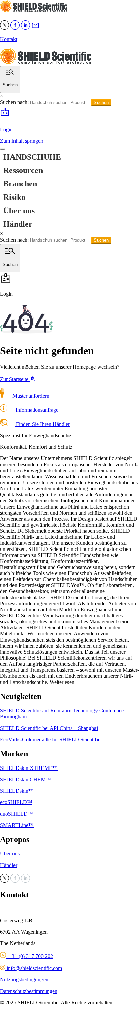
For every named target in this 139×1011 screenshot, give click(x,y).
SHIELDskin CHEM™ (25, 779)
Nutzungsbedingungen (24, 979)
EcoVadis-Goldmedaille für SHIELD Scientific (50, 739)
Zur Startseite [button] (15, 379)
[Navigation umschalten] (2, 149)
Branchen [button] (20, 183)
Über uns (10, 853)
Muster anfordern (30, 396)
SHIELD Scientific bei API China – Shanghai (49, 728)
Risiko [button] (14, 197)
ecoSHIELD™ (16, 802)
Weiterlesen (62, 682)
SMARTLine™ (17, 825)
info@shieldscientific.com (33, 968)
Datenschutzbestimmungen (28, 991)
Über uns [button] (19, 210)
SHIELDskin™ (17, 791)
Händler (17, 224)
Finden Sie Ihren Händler (42, 424)
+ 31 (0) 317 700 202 (29, 956)
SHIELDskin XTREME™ (29, 768)
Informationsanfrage (36, 410)
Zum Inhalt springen (21, 141)
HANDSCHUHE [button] (32, 156)
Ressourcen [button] (23, 170)
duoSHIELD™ (16, 814)
